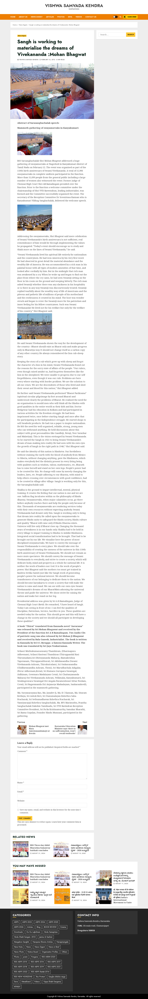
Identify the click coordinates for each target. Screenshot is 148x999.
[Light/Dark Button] (115, 17)
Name (20, 782)
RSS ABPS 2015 (20, 961)
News (28, 947)
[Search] (120, 17)
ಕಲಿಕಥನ (17, 986)
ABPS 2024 (40, 922)
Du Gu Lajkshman (33, 932)
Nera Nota (18, 947)
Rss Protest (40, 976)
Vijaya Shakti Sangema (52, 981)
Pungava (34, 956)
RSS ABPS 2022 (20, 971)
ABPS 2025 (53, 922)
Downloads (18, 932)
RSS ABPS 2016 (37, 961)
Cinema (63, 927)
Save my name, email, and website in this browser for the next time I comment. (50, 811)
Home (12, 17)
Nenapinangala (62, 942)
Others (64, 952)
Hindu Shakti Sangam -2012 (25, 937)
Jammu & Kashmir (45, 937)
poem (25, 956)
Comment (22, 751)
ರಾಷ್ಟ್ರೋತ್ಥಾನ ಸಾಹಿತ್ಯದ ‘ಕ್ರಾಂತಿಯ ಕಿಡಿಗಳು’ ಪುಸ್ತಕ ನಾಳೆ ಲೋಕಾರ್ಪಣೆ (20, 896)
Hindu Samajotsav (51, 932)
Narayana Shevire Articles (43, 942)
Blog (38, 927)
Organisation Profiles (50, 952)
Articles (50, 17)
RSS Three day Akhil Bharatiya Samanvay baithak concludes (20, 849)
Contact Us (90, 17)
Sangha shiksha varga (57, 976)
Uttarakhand (26, 981)
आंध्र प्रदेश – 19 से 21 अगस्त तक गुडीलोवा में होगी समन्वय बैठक (62, 896)
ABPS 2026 (18, 927)
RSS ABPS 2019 (37, 966)
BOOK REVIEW (50, 927)
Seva (70, 17)
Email (20, 791)
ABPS (16, 922)
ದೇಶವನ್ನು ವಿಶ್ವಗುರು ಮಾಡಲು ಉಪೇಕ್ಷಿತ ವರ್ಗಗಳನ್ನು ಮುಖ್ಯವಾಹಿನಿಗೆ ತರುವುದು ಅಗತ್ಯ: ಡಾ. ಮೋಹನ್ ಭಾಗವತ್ (104, 878)
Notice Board (33, 952)
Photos (61, 17)
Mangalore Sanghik (21, 942)
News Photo (19, 952)
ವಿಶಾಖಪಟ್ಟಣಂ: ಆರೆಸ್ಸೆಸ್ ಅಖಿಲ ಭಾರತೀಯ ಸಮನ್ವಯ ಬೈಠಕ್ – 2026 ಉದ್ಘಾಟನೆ (61, 849)
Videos (79, 17)
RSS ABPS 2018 (20, 966)
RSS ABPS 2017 (54, 961)
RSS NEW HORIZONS (23, 976)
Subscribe (132, 17)
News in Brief (54, 947)
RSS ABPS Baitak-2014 (40, 971)
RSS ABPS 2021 (54, 966)
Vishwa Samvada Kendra (74, 6)
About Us (23, 17)
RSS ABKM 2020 (48, 956)
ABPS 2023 (27, 922)
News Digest (37, 17)
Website (21, 800)
